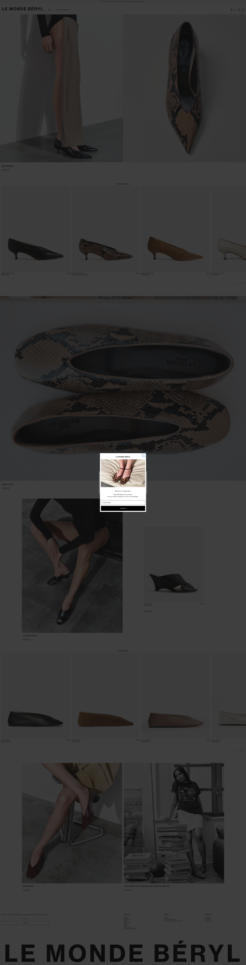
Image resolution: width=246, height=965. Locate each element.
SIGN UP (123, 508)
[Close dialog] (144, 455)
